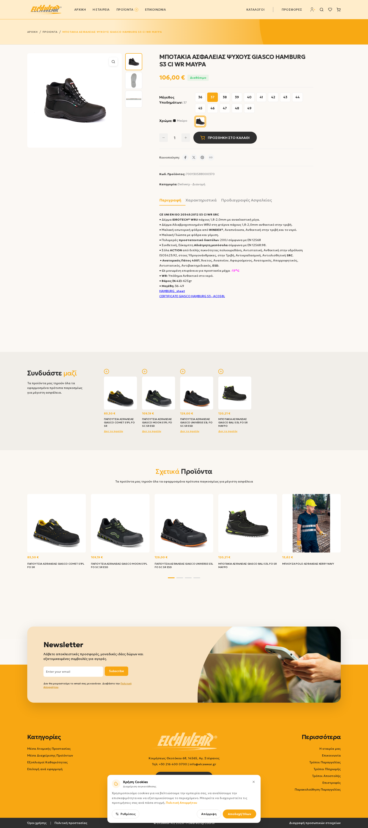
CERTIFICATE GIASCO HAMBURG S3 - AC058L (192, 296)
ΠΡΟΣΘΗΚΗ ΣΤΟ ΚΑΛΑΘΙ (229, 138)
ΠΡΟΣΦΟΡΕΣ (292, 9)
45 (200, 108)
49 (249, 108)
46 (212, 108)
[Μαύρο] (200, 121)
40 (249, 97)
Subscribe (116, 671)
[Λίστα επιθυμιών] (330, 9)
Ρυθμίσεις (128, 814)
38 (225, 97)
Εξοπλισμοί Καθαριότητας (47, 762)
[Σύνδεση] (312, 9)
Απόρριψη (209, 814)
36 (200, 97)
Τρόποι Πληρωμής (327, 769)
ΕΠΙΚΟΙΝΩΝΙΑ (155, 9)
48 (237, 108)
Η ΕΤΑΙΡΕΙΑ (101, 9)
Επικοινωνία (331, 755)
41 (261, 97)
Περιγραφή (170, 200)
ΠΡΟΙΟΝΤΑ (50, 31)
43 (285, 97)
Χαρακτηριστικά (201, 200)
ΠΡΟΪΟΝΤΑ (124, 9)
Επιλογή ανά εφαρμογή (45, 769)
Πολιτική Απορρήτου (181, 803)
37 (212, 97)
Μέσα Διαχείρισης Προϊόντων (50, 755)
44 (297, 97)
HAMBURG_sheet (172, 291)
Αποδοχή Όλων (239, 814)
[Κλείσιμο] (253, 781)
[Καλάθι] (338, 9)
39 (237, 97)
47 (225, 108)
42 (273, 97)
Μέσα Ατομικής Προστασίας (49, 749)
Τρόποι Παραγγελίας (325, 762)
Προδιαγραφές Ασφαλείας (246, 200)
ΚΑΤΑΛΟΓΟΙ (255, 9)
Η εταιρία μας (330, 749)
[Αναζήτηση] (321, 9)
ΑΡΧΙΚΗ (80, 9)
